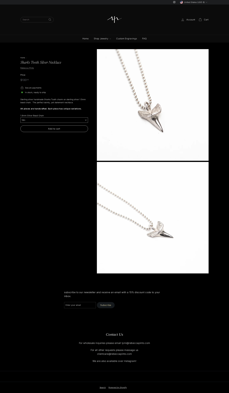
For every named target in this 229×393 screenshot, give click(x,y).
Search (103, 387)
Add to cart (54, 128)
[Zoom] (153, 105)
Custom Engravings (126, 38)
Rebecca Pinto (27, 68)
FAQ (144, 38)
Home (85, 38)
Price (22, 75)
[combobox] (37, 19)
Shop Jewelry (101, 38)
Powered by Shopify (118, 387)
